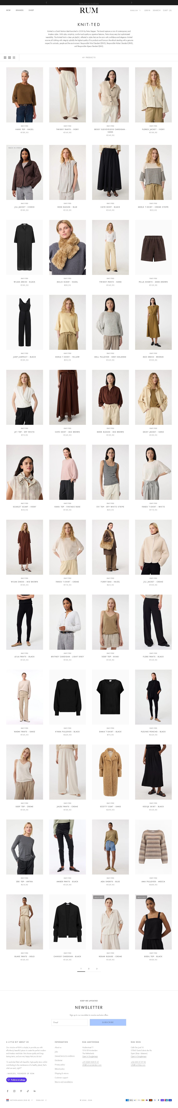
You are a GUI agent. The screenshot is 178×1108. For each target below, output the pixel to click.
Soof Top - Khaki (110, 657)
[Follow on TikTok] (28, 1091)
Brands (20, 10)
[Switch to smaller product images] (9, 57)
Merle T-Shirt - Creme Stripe (153, 207)
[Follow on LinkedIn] (34, 1091)
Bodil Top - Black (153, 956)
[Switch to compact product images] (14, 57)
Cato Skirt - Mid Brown (67, 432)
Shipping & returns (62, 1073)
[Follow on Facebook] (7, 1091)
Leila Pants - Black (24, 657)
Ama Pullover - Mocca (153, 881)
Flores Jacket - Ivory (153, 129)
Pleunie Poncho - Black (153, 732)
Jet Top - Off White (24, 432)
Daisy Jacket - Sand (153, 432)
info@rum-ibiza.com (138, 1065)
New (8, 10)
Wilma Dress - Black (24, 282)
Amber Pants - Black (67, 881)
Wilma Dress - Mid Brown (24, 582)
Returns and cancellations (64, 1082)
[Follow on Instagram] (14, 1091)
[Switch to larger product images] (5, 57)
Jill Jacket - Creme (153, 582)
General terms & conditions (65, 1056)
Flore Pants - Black (153, 657)
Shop (31, 10)
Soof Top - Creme (25, 806)
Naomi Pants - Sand (24, 732)
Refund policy (60, 1069)
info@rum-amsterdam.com (91, 1065)
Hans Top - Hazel (25, 129)
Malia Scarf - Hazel (67, 282)
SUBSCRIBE (108, 1022)
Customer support (61, 1077)
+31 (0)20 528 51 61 (90, 1062)
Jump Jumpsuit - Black (24, 357)
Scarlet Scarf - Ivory (24, 507)
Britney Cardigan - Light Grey (67, 657)
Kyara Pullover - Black (67, 732)
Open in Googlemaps (90, 1056)
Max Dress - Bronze (153, 357)
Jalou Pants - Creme (67, 806)
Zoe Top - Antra (24, 881)
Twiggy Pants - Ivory (67, 129)
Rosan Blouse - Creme (110, 956)
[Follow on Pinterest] (21, 1091)
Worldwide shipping (89, 3)
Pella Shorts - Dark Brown (153, 282)
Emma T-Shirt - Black (110, 732)
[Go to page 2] (97, 969)
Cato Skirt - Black (110, 207)
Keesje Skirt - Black (153, 806)
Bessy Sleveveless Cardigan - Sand (110, 130)
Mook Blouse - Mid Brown (110, 432)
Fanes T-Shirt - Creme (67, 582)
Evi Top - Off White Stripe (110, 507)
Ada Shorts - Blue (110, 881)
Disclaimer (58, 1060)
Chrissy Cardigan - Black (67, 956)
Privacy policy (60, 1064)
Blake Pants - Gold (25, 956)
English (134, 10)
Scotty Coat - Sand (110, 806)
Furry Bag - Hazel (110, 582)
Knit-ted (24, 126)
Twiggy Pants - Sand (110, 282)
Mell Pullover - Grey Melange (110, 357)
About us (58, 1047)
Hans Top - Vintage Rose (67, 507)
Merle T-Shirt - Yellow (67, 357)
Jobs (56, 1051)
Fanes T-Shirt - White (153, 507)
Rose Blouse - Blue (67, 207)
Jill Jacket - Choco (25, 207)
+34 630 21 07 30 (138, 1062)
